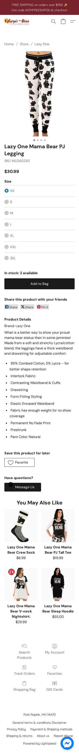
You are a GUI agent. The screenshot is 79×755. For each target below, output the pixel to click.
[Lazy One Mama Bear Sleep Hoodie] (58, 584)
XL (12, 235)
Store (24, 44)
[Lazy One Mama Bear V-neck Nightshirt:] (21, 584)
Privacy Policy (16, 729)
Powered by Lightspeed (39, 743)
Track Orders (24, 673)
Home (9, 44)
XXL (13, 247)
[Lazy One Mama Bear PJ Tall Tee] (58, 525)
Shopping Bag (24, 689)
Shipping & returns (19, 736)
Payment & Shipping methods (51, 729)
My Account (54, 652)
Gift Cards (54, 689)
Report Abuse (63, 736)
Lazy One (42, 44)
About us (43, 736)
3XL (13, 258)
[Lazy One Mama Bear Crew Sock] (21, 525)
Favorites (54, 673)
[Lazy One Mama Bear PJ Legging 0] (39, 93)
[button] (17, 21)
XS (12, 190)
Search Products (24, 655)
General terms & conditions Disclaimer (39, 723)
